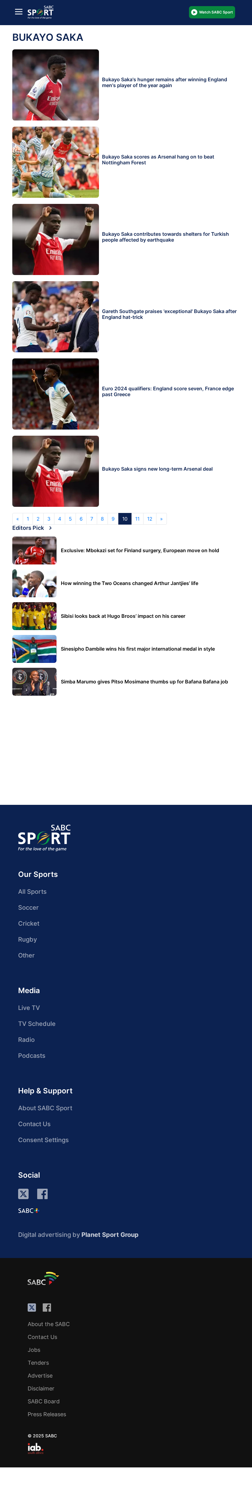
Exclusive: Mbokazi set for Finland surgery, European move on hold (140, 550)
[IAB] (35, 1448)
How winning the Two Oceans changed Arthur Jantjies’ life (129, 583)
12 (149, 519)
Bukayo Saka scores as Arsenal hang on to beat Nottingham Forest (158, 160)
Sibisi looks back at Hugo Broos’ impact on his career (123, 616)
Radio (26, 1039)
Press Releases (47, 1414)
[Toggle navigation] (19, 11)
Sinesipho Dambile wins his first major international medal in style (138, 649)
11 (137, 519)
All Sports (32, 891)
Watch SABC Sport (216, 12)
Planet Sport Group (110, 1234)
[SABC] (44, 1278)
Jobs (34, 1350)
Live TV (29, 1007)
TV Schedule (37, 1023)
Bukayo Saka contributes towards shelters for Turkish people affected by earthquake (165, 237)
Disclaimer (41, 1388)
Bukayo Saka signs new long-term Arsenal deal (157, 469)
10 (125, 519)
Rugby (27, 939)
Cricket (28, 923)
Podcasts (31, 1055)
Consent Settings (43, 1140)
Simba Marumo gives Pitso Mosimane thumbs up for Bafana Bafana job (144, 682)
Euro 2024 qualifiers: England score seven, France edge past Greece (168, 391)
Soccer (28, 907)
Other (26, 955)
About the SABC (49, 1324)
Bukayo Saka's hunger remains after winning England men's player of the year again (164, 82)
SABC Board (44, 1401)
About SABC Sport (45, 1108)
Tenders (38, 1362)
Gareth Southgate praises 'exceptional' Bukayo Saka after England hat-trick (169, 314)
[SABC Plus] (29, 1210)
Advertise (40, 1375)
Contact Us (34, 1124)
